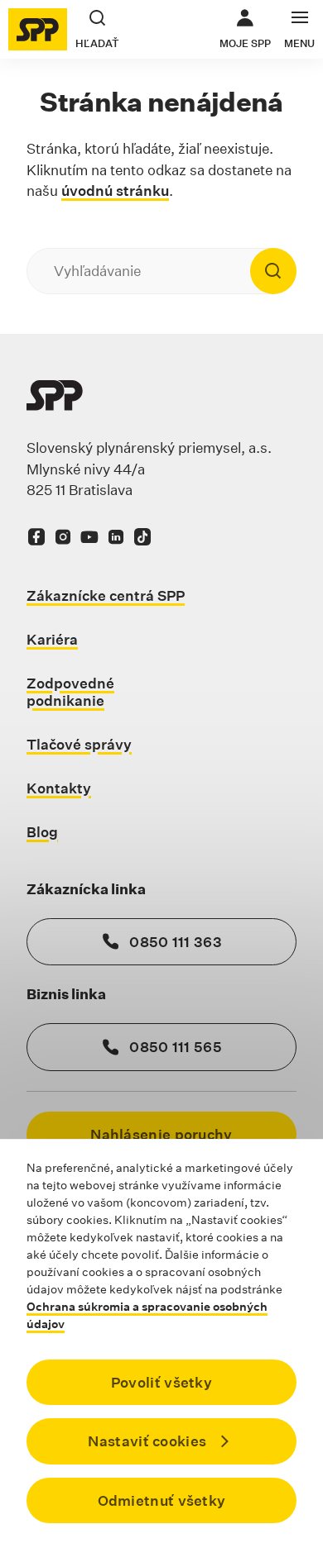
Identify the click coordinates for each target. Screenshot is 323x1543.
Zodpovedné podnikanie (70, 691)
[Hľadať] (273, 271)
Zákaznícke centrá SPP (106, 595)
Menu (299, 43)
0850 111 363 (175, 941)
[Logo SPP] (37, 29)
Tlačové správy (79, 744)
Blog (42, 832)
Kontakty (59, 788)
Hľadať (97, 43)
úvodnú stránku (115, 190)
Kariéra (52, 639)
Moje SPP (245, 29)
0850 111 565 (175, 1046)
